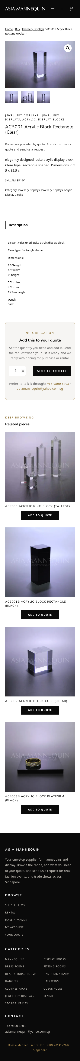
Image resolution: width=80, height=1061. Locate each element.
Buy (17, 29)
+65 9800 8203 (58, 384)
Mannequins (15, 959)
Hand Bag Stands (57, 974)
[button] (68, 48)
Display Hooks (55, 959)
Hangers (11, 981)
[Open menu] (52, 9)
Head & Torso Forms (20, 974)
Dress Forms (14, 966)
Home (9, 29)
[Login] (62, 9)
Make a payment (17, 919)
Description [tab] (18, 225)
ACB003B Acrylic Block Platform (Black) (34, 798)
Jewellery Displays (33, 29)
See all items (15, 905)
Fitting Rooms (55, 966)
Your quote (14, 934)
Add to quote (52, 371)
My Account (14, 927)
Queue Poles (53, 988)
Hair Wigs (51, 981)
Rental (10, 912)
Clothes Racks (16, 988)
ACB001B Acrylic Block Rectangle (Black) (35, 604)
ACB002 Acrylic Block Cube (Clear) (36, 701)
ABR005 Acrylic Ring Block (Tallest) (37, 506)
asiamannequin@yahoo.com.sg (40, 388)
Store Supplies (16, 1003)
